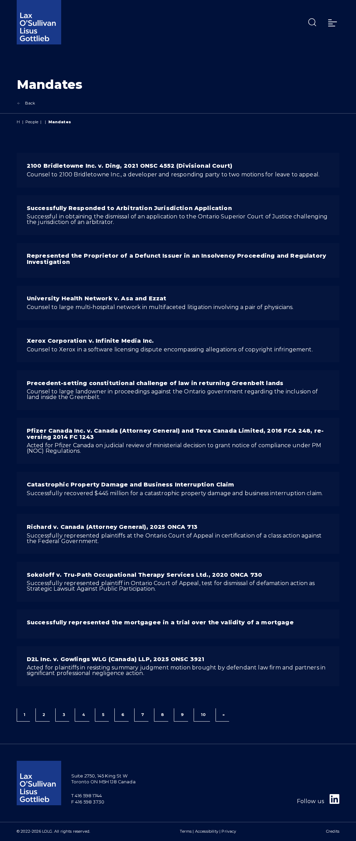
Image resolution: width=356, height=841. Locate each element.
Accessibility (206, 831)
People (31, 121)
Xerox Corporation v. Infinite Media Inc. (90, 341)
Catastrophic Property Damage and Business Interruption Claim (130, 484)
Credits (332, 831)
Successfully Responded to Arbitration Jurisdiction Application (129, 208)
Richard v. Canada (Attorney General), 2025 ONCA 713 (112, 527)
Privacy (228, 831)
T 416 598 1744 (86, 795)
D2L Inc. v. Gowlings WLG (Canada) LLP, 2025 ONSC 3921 (115, 659)
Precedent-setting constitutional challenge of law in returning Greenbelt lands (155, 383)
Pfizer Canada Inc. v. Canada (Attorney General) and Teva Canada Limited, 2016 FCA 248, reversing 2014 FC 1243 (175, 433)
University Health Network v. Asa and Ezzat (97, 298)
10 (203, 714)
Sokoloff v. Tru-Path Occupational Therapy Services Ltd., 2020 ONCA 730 (144, 575)
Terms (186, 831)
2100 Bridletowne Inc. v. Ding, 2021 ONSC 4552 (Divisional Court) (129, 166)
